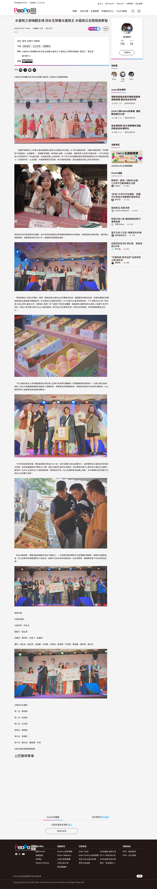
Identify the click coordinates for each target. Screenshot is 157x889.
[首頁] (25, 11)
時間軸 (38, 859)
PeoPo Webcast (122, 211)
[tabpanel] (61, 824)
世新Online (119, 224)
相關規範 (39, 855)
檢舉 (105, 29)
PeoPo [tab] (53, 817)
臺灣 (24, 41)
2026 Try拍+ (84, 851)
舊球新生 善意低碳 (120, 207)
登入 (101, 3)
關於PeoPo (40, 851)
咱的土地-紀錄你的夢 (87, 859)
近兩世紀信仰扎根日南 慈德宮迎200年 (126, 245)
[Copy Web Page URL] (34, 70)
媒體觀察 (46, 46)
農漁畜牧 (26, 46)
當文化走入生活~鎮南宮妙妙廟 (126, 232)
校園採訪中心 (107, 11)
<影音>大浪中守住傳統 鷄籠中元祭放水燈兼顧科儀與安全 (126, 195)
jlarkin (114, 79)
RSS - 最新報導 (129, 851)
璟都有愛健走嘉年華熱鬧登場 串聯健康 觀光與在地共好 (126, 98)
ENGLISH (120, 4)
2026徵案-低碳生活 (108, 851)
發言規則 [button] (105, 817)
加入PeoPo (110, 4)
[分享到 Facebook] (20, 70)
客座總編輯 (62, 866)
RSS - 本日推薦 (129, 855)
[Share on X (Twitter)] (25, 70)
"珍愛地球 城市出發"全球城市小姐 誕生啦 (126, 258)
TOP (139, 876)
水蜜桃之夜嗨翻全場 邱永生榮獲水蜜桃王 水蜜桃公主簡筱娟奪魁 (50, 51)
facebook (16, 854)
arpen (127, 36)
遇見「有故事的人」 (108, 862)
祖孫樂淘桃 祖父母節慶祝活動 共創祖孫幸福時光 (126, 127)
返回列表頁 (61, 831)
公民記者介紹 (63, 862)
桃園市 (30, 41)
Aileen (117, 186)
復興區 (37, 41)
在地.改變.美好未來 (108, 859)
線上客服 (138, 4)
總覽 (75, 11)
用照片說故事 (84, 862)
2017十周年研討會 (108, 855)
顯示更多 (25, 56)
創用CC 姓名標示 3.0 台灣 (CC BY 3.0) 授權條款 (28, 61)
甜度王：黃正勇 (87, 51)
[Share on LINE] (29, 70)
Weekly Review (42, 862)
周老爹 (118, 263)
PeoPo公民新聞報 (65, 851)
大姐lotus (122, 80)
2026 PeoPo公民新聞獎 (89, 855)
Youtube (23, 854)
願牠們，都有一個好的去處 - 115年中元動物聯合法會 (125, 182)
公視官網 (129, 4)
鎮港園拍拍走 (120, 235)
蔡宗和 (118, 200)
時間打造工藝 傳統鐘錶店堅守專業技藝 (126, 220)
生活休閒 (36, 46)
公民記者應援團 (63, 859)
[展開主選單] (139, 11)
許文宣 (118, 249)
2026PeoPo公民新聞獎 (121, 165)
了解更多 (127, 53)
